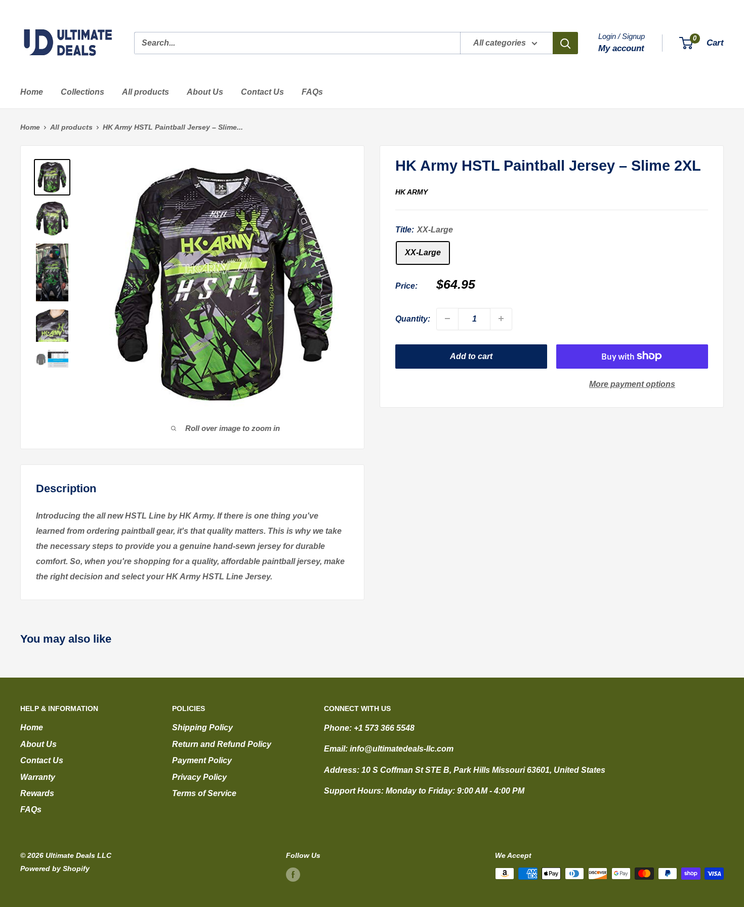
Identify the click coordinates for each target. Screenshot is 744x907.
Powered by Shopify (55, 868)
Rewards (37, 793)
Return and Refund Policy (221, 744)
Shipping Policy (202, 727)
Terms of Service (204, 793)
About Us (205, 92)
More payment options (632, 383)
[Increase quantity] (501, 318)
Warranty (37, 777)
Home (31, 92)
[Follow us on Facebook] (293, 874)
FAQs (312, 92)
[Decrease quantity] (447, 318)
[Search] (565, 43)
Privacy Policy (199, 777)
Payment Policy (202, 760)
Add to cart (471, 355)
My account (621, 48)
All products (145, 92)
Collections (82, 92)
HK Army (411, 192)
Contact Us (262, 92)
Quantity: (412, 318)
